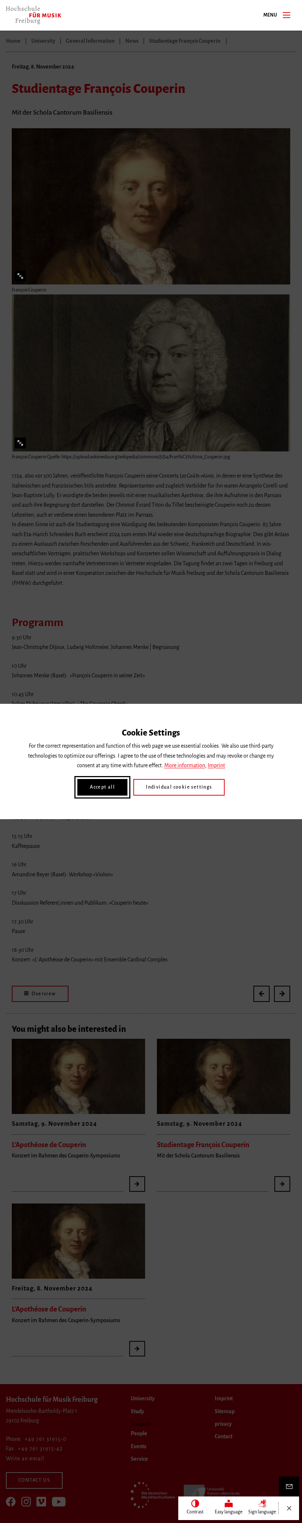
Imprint (216, 765)
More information (184, 765)
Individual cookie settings (179, 787)
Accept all (102, 787)
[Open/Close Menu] (289, 1508)
